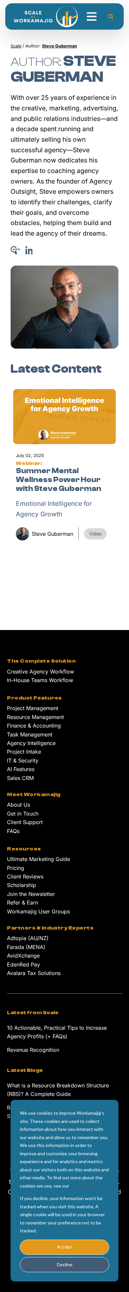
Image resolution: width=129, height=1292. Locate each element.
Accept (64, 1246)
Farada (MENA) (26, 947)
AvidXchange (23, 955)
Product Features (34, 698)
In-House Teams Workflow (40, 680)
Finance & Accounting (34, 725)
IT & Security (22, 760)
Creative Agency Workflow (40, 671)
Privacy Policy (84, 1186)
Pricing (15, 868)
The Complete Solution (41, 661)
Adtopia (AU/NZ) (28, 938)
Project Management (32, 708)
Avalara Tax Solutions (34, 973)
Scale (16, 45)
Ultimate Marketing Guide (38, 859)
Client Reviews (25, 876)
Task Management (29, 734)
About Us (18, 804)
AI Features (20, 769)
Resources (24, 849)
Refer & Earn (22, 902)
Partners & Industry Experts (50, 928)
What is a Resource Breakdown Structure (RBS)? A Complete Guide (58, 1089)
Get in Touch (22, 813)
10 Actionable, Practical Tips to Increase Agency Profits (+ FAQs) (57, 1032)
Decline (64, 1264)
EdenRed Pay (23, 964)
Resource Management (35, 717)
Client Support (25, 822)
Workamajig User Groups (38, 911)
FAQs (13, 831)
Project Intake (24, 751)
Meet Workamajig (33, 794)
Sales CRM (20, 778)
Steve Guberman (52, 534)
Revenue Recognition (33, 1050)
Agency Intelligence (31, 743)
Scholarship (21, 885)
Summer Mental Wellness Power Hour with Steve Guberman (58, 480)
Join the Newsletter (31, 894)
